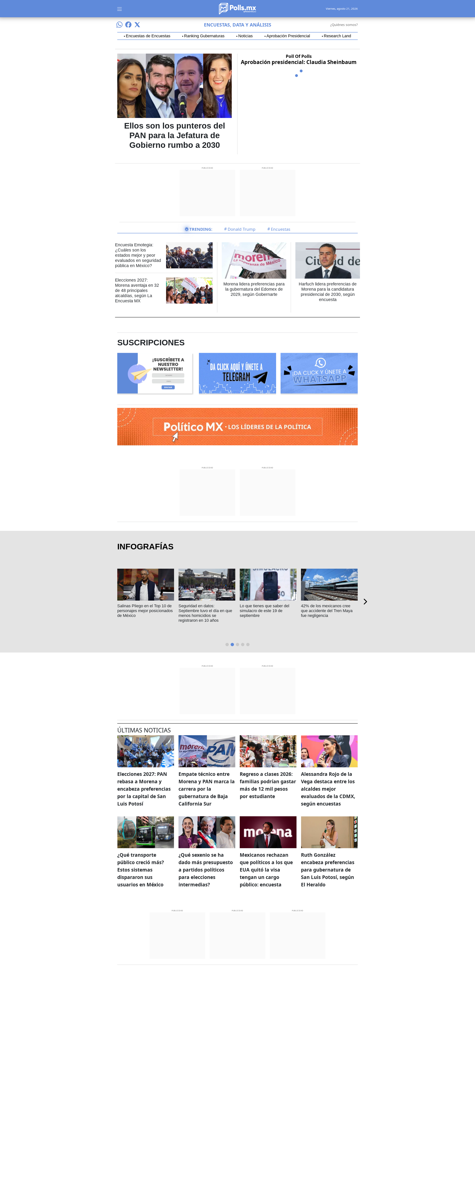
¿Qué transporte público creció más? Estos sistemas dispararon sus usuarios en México (140, 870)
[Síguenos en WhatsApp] (119, 25)
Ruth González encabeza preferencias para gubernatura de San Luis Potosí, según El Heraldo (327, 870)
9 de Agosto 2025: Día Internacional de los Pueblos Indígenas (265, 611)
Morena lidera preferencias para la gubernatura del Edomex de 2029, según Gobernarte (254, 289)
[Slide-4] (248, 644)
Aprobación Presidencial (288, 36)
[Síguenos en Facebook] (128, 25)
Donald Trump (241, 229)
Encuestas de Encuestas (148, 36)
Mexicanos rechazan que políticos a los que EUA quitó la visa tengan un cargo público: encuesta (266, 870)
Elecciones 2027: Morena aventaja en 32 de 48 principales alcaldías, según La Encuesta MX (137, 290)
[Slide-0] (227, 644)
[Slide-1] (232, 644)
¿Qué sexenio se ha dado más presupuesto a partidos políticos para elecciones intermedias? (205, 870)
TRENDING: (200, 229)
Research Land (337, 36)
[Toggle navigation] (119, 8)
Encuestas (280, 229)
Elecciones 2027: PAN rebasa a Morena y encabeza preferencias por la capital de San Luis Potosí (144, 789)
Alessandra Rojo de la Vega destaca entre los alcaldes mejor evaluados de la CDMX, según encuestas (328, 789)
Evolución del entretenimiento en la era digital (327, 608)
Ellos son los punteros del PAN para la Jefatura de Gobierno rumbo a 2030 (174, 135)
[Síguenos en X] (137, 25)
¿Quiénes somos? (344, 24)
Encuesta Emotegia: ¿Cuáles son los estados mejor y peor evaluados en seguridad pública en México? (138, 255)
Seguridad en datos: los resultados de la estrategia (140, 608)
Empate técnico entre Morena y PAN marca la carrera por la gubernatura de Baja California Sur (206, 789)
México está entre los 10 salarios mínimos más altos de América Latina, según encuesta (205, 613)
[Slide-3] (242, 644)
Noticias (245, 36)
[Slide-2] (237, 644)
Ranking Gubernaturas (204, 36)
